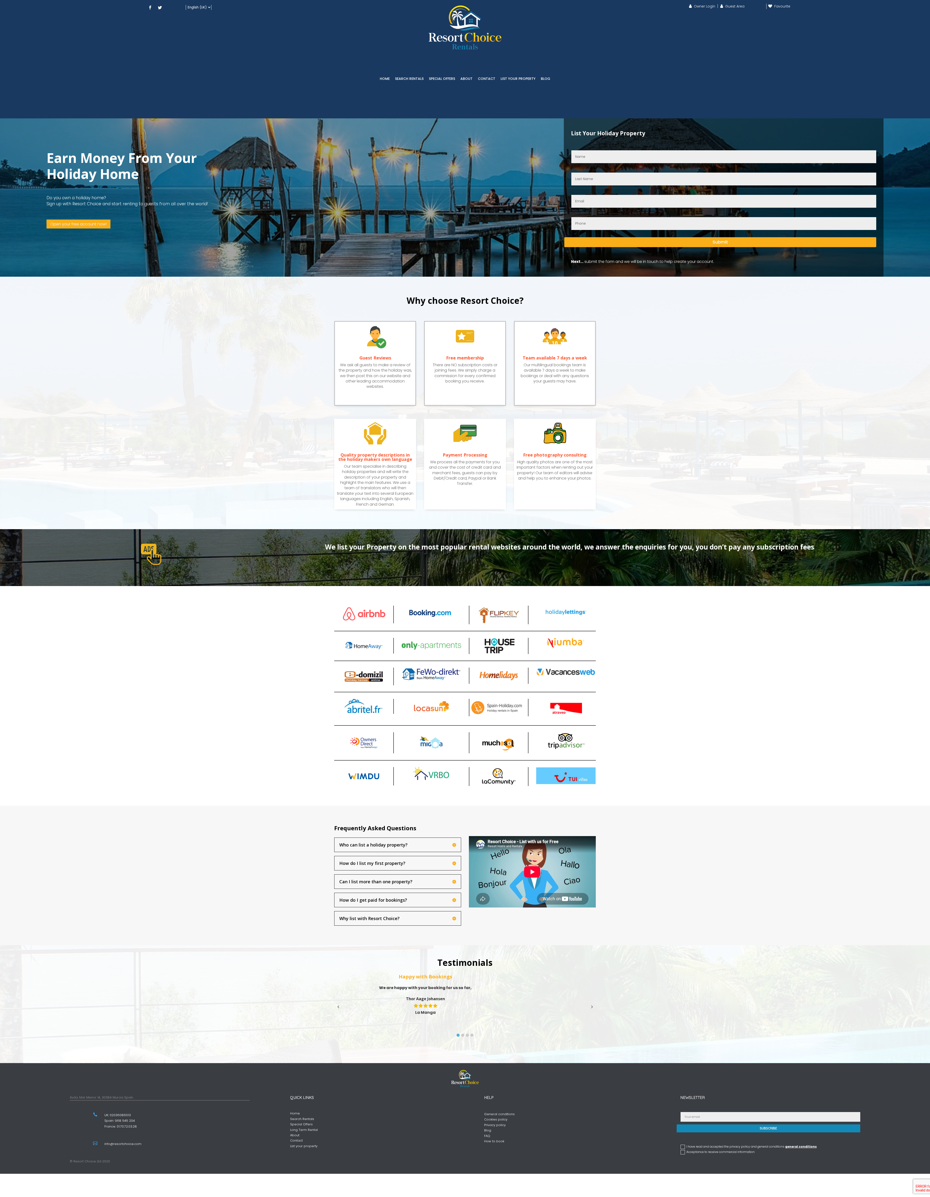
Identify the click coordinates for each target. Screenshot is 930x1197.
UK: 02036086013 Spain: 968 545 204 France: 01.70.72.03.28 (120, 1121)
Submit (720, 242)
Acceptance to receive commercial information (720, 1152)
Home (295, 1113)
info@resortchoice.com (122, 1144)
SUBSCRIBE (768, 1128)
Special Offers (301, 1124)
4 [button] (471, 1035)
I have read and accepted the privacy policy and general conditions (751, 1146)
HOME (385, 79)
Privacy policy (495, 1125)
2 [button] (462, 1035)
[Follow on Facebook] (150, 7)
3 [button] (467, 1035)
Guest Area (734, 6)
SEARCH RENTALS (409, 79)
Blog (487, 1130)
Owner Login (704, 6)
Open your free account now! (78, 224)
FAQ (487, 1136)
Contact (296, 1140)
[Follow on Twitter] (160, 7)
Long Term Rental (304, 1130)
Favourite (782, 6)
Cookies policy (495, 1119)
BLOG (545, 79)
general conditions (801, 1146)
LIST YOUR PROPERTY (518, 79)
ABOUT (466, 79)
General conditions (499, 1114)
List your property (304, 1146)
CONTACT (486, 79)
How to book (494, 1141)
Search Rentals (302, 1119)
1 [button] (458, 1035)
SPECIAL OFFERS (442, 79)
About (294, 1135)
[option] (467, 994)
